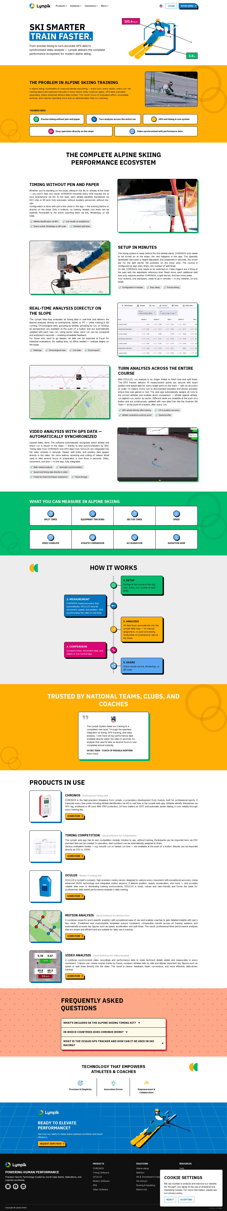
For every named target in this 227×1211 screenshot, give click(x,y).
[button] (62, 6)
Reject (170, 1199)
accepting (186, 1199)
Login (171, 6)
